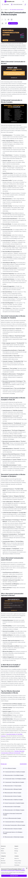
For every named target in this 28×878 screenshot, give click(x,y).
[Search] (23, 1)
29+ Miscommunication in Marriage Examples (12, 789)
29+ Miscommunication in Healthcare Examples (13, 799)
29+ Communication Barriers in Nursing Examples (13, 821)
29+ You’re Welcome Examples (9, 768)
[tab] (5, 4)
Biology (16, 850)
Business (3, 860)
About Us (17, 858)
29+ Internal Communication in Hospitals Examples (13, 803)
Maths (2, 850)
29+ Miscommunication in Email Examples (11, 806)
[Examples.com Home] (9, 1)
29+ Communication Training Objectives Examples (13, 782)
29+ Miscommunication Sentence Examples (12, 796)
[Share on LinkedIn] (11, 19)
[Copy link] (2, 19)
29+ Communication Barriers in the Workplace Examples (12, 833)
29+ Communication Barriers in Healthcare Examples (14, 771)
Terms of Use (18, 862)
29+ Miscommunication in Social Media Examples (13, 775)
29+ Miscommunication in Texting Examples (12, 785)
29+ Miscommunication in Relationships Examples (13, 837)
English (6, 9)
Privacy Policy (18, 860)
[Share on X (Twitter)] (5, 19)
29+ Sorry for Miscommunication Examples (12, 818)
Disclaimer (17, 865)
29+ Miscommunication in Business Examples (12, 828)
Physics (16, 848)
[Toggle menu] (3, 1)
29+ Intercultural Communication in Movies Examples (14, 825)
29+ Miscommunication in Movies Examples (12, 792)
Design (2, 858)
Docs (16, 853)
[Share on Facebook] (8, 19)
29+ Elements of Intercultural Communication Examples (12, 814)
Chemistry (3, 853)
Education (3, 862)
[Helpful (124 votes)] (2, 23)
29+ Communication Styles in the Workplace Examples (14, 778)
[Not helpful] (5, 23)
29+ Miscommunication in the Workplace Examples (13, 810)
